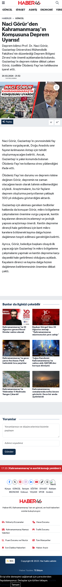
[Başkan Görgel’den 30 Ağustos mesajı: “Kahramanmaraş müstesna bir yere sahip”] (46, 317)
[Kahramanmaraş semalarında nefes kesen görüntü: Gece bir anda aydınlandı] (46, 379)
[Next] (52, 482)
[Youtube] (36, 482)
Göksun (24, 492)
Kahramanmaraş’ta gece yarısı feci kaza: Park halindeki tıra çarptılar (16, 360)
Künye (8, 489)
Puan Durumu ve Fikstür (16, 540)
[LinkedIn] (31, 482)
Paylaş (9, 122)
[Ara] (57, 3)
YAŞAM (33, 492)
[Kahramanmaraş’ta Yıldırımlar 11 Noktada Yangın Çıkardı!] (16, 379)
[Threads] (47, 482)
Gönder (9, 452)
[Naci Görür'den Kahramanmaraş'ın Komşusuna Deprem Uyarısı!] (31, 100)
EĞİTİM (34, 489)
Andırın (49, 492)
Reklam (52, 489)
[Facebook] (9, 482)
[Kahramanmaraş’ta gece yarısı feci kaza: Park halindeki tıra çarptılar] (16, 348)
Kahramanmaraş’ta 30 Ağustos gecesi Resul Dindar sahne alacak (14, 329)
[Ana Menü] (3, 3)
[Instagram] (25, 482)
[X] (14, 482)
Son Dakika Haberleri (15, 548)
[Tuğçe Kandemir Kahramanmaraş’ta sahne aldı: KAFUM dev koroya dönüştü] (46, 348)
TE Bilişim (38, 570)
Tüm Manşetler (43, 540)
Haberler (6, 18)
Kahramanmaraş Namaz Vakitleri (15, 531)
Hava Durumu (42, 522)
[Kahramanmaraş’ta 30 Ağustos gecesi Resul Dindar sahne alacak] (16, 317)
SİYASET (20, 9)
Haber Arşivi (42, 548)
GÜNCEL (7, 9)
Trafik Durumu (42, 529)
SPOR (41, 492)
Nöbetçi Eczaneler (15, 522)
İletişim (25, 489)
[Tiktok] (41, 482)
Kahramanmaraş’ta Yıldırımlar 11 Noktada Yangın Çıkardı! (14, 391)
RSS (11, 561)
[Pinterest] (20, 482)
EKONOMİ (46, 9)
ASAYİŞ (33, 9)
